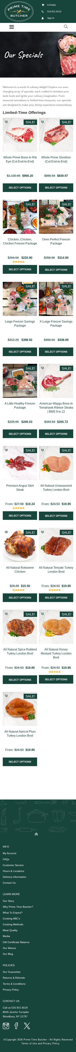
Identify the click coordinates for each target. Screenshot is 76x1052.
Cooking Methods (13, 924)
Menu (11, 26)
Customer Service (13, 865)
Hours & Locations (13, 871)
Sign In (50, 18)
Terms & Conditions (14, 983)
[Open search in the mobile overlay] (66, 26)
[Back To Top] (38, 832)
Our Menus (9, 948)
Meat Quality (10, 930)
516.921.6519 (54, 11)
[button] (6, 121)
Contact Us (9, 882)
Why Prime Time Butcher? (18, 906)
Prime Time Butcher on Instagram (6, 1026)
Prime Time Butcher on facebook (16, 1026)
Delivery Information (14, 876)
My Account (9, 853)
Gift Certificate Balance (16, 942)
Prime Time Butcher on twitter (26, 1026)
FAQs (6, 859)
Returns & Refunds (14, 977)
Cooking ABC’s (11, 918)
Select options (20, 187)
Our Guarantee (11, 971)
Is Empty (51, 5)
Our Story (8, 900)
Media (6, 936)
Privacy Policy (11, 989)
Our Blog (8, 953)
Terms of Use (29, 1043)
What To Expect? (13, 912)
